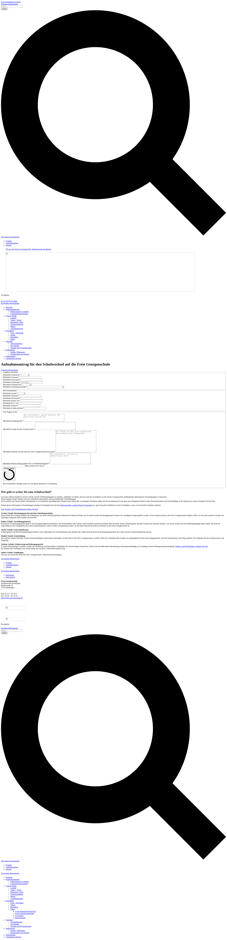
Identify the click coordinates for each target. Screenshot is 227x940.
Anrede (10, 393)
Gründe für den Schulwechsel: (19, 429)
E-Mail (14, 301)
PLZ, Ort (11, 403)
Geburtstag (11, 382)
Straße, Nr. (11, 401)
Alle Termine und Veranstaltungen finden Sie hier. (19, 509)
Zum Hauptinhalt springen (11, 2)
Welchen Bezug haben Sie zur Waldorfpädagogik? (26, 464)
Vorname (11, 377)
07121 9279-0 (6, 301)
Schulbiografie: (13, 421)
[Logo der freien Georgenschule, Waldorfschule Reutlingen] (113, 249)
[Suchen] (113, 235)
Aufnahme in (12, 385)
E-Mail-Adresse (13, 408)
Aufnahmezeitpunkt (15, 387)
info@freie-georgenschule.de (12, 598)
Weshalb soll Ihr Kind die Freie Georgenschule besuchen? (29, 452)
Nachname (11, 380)
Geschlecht (11, 375)
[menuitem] (9, 241)
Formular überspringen (9, 4)
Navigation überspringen (10, 237)
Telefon (10, 406)
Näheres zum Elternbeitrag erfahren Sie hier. (191, 546)
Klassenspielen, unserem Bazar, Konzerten (76, 505)
